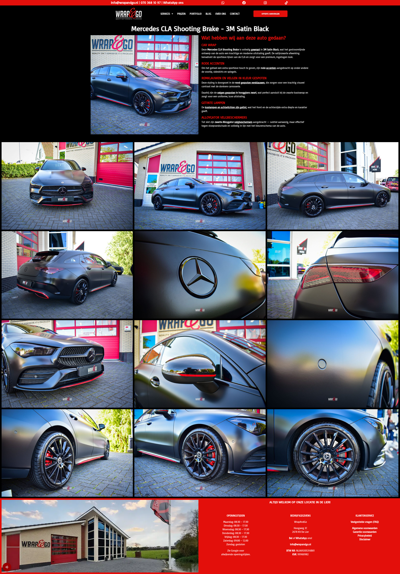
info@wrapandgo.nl (124, 2)
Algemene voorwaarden (365, 528)
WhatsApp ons (173, 2)
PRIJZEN (181, 13)
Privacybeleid (365, 535)
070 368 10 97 (151, 2)
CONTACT (235, 13)
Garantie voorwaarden (365, 531)
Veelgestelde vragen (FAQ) (365, 521)
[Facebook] (244, 2)
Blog (208, 13)
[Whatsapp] (223, 2)
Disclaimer (364, 539)
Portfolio (196, 13)
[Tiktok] (286, 2)
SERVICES (165, 13)
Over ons (220, 13)
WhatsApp (301, 538)
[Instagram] (265, 2)
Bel (290, 538)
